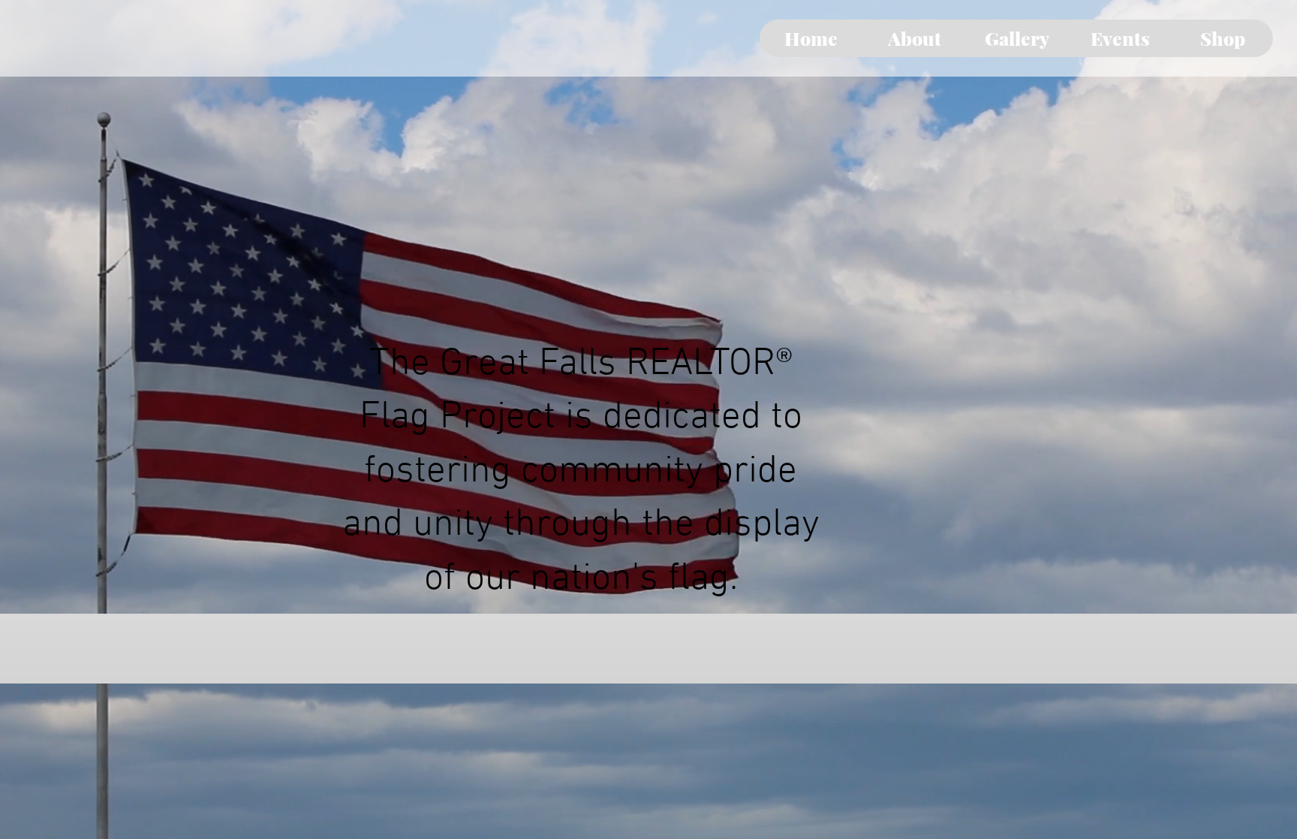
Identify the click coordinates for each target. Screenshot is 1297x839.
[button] (913, 38)
